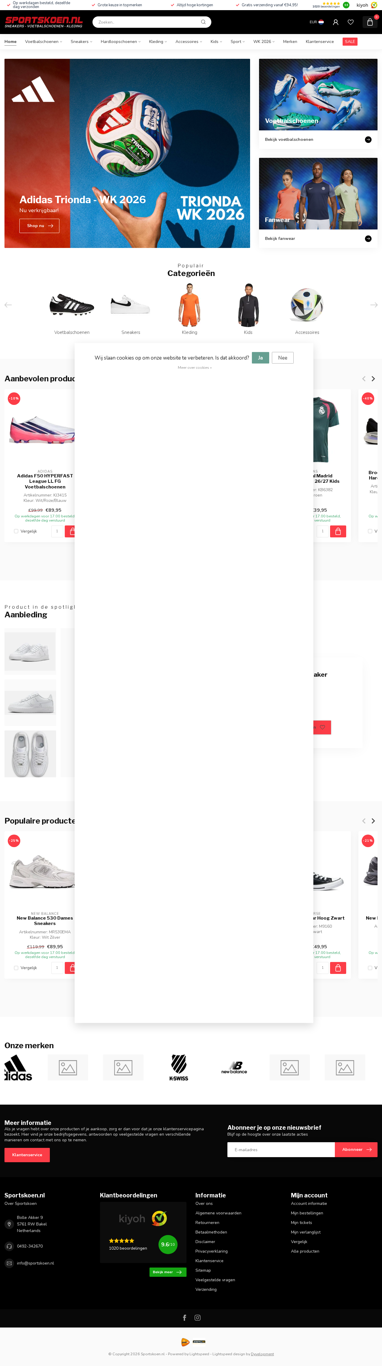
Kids (214, 41)
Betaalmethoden (211, 1232)
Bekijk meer (163, 1272)
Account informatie (309, 1203)
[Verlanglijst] (351, 22)
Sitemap (203, 1270)
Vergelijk (29, 531)
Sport (236, 41)
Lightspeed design (228, 1353)
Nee (282, 357)
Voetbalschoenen (41, 41)
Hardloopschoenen (119, 41)
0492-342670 (30, 1246)
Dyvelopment (262, 1353)
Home (10, 41)
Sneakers (80, 41)
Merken (290, 41)
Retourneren (207, 1222)
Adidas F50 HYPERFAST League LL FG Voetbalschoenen (45, 481)
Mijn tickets (301, 1222)
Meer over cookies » (195, 367)
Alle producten (305, 1251)
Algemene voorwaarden (218, 1213)
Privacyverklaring (211, 1251)
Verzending (206, 1289)
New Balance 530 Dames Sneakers (45, 920)
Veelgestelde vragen (215, 1280)
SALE (350, 41)
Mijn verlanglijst (306, 1232)
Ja (260, 357)
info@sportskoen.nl (35, 1263)
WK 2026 (262, 41)
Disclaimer (205, 1242)
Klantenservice (320, 41)
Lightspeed (199, 1353)
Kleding (156, 41)
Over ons (204, 1203)
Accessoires (186, 41)
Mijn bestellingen (307, 1213)
